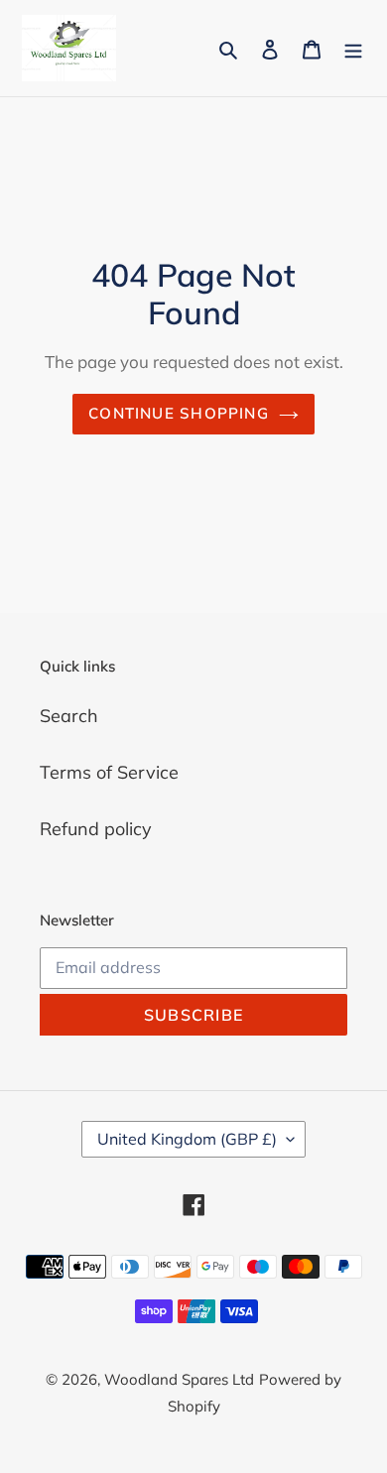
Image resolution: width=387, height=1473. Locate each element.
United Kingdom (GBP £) (187, 1139)
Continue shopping (178, 413)
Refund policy (96, 828)
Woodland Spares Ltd (179, 1379)
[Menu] (353, 48)
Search (69, 715)
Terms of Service (109, 772)
